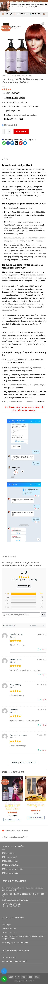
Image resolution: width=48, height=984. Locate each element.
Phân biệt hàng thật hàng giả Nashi (14, 961)
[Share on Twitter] (12, 143)
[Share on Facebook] (8, 143)
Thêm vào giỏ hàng (12, 819)
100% (41, 594)
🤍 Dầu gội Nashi (8, 853)
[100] (23, 594)
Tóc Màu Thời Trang (22, 76)
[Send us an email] (15, 905)
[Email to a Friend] (16, 143)
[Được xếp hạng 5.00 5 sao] (12, 812)
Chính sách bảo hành (9, 957)
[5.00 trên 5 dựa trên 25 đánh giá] (24, 89)
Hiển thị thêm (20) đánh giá (24, 763)
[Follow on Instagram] (7, 905)
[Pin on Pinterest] (21, 143)
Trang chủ (6, 76)
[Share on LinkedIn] (25, 143)
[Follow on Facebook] (3, 905)
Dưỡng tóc (22, 14)
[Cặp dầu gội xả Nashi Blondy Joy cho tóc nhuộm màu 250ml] (12, 788)
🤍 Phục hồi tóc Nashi (10, 861)
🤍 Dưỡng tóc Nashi (9, 857)
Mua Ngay (21, 131)
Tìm (43, 615)
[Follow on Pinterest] (19, 905)
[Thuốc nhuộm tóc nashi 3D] (35, 788)
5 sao (7, 594)
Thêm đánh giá (24, 586)
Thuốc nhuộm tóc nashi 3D (35, 806)
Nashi (29, 165)
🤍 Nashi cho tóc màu (10, 873)
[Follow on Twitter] (11, 905)
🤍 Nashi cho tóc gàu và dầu (12, 869)
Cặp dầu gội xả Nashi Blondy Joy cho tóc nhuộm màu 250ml (12, 807)
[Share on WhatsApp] (4, 143)
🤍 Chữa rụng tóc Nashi (10, 865)
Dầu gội (8, 14)
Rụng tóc (36, 14)
